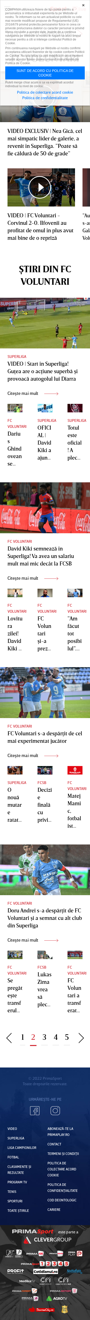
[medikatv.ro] (27, 1281)
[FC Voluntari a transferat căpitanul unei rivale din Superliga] (75, 955)
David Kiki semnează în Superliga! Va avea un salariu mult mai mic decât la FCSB (41, 556)
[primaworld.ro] (30, 1298)
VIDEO (12, 1128)
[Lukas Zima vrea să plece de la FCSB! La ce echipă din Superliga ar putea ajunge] (45, 955)
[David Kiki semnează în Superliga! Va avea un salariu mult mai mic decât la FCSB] (45, 507)
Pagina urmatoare (81, 1037)
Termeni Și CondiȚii (63, 1153)
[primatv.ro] (10, 1253)
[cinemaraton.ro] (46, 1281)
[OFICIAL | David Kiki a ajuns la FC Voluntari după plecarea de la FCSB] (45, 408)
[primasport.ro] (45, 1263)
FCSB (42, 782)
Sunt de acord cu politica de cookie (45, 73)
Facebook (35, 1110)
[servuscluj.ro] (41, 1309)
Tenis (12, 1191)
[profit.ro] (16, 1271)
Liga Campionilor (22, 1147)
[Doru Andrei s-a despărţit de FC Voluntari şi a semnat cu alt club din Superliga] (45, 869)
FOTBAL (13, 1157)
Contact (54, 1144)
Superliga (17, 356)
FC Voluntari (17, 423)
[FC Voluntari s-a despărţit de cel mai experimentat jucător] (45, 692)
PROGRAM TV (17, 1182)
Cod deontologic (62, 1200)
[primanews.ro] (56, 1254)
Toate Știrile (18, 1210)
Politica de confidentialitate (45, 97)
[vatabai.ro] (64, 1309)
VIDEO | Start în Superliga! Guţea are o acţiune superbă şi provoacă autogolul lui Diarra (43, 371)
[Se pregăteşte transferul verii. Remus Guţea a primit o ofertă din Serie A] (15, 955)
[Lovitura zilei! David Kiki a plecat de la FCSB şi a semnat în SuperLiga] (15, 593)
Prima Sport (33, 1231)
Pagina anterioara (9, 1037)
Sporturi (15, 1201)
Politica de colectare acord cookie (62, 1169)
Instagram (55, 1110)
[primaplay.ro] (75, 1254)
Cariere (54, 1209)
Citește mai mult (23, 393)
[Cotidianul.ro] (45, 1271)
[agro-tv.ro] (56, 1298)
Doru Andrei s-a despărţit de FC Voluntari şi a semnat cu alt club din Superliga (45, 918)
